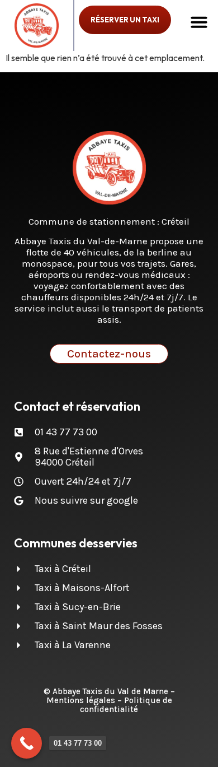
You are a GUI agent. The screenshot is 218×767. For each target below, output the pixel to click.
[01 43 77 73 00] (26, 743)
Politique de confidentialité (126, 704)
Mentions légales (80, 700)
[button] (199, 21)
